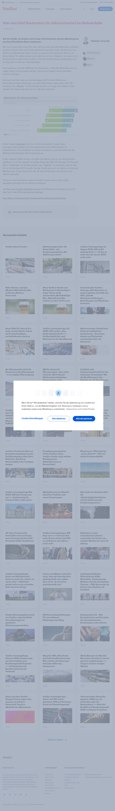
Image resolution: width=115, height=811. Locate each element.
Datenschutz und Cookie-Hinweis (80, 409)
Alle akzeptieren (84, 419)
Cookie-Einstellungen (32, 418)
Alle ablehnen (58, 419)
